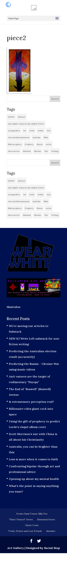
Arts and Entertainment (18, 137)
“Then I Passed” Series (21, 519)
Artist (31, 130)
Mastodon (13, 307)
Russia (40, 144)
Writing (54, 151)
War (46, 151)
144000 (11, 117)
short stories (14, 151)
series (48, 144)
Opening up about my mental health (34, 479)
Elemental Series (46, 519)
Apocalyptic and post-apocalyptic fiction (26, 124)
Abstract (21, 117)
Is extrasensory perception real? (31, 401)
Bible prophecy (15, 144)
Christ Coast (31, 525)
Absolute (50, 531)
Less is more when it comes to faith (33, 459)
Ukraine (37, 151)
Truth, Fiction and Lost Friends (25, 531)
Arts (48, 130)
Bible (46, 137)
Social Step (52, 548)
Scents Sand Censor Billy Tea (31, 513)
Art (24, 130)
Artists (40, 130)
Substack (27, 151)
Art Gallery (15, 548)
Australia (36, 137)
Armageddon (14, 130)
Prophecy (29, 144)
